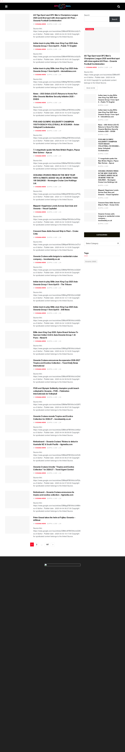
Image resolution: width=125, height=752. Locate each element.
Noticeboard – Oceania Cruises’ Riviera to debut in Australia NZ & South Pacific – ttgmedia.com (55, 443)
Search (87, 15)
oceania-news (40, 24)
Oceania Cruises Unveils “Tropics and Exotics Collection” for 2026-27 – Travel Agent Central (53, 468)
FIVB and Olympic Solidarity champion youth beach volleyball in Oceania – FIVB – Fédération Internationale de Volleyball (56, 391)
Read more (91, 88)
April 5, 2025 (52, 24)
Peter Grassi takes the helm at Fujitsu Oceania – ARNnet (54, 519)
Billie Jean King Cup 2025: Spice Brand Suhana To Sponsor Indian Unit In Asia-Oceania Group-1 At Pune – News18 (55, 335)
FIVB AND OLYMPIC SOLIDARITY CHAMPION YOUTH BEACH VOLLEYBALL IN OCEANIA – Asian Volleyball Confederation (56, 124)
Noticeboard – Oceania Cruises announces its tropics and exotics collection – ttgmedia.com (53, 493)
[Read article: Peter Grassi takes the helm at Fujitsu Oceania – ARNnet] (17, 525)
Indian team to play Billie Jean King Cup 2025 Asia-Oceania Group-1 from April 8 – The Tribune (55, 283)
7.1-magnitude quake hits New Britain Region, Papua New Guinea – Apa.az (56, 151)
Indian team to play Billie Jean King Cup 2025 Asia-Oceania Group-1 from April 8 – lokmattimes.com (55, 69)
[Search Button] (118, 6)
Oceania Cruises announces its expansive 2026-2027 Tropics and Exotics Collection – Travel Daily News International (56, 363)
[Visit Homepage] (62, 6)
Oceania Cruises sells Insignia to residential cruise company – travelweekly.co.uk (55, 257)
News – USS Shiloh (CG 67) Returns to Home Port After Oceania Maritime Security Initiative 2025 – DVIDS (55, 96)
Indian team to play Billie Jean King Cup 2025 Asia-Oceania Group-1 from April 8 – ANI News (55, 308)
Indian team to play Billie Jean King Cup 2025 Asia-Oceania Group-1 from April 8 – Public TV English (55, 44)
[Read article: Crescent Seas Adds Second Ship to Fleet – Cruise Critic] (17, 238)
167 (47, 544)
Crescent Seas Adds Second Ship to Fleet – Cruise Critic (55, 232)
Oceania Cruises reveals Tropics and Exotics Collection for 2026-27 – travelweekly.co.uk (53, 417)
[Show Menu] (6, 6)
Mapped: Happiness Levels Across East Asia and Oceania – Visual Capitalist (55, 207)
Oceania (89, 29)
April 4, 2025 (52, 74)
